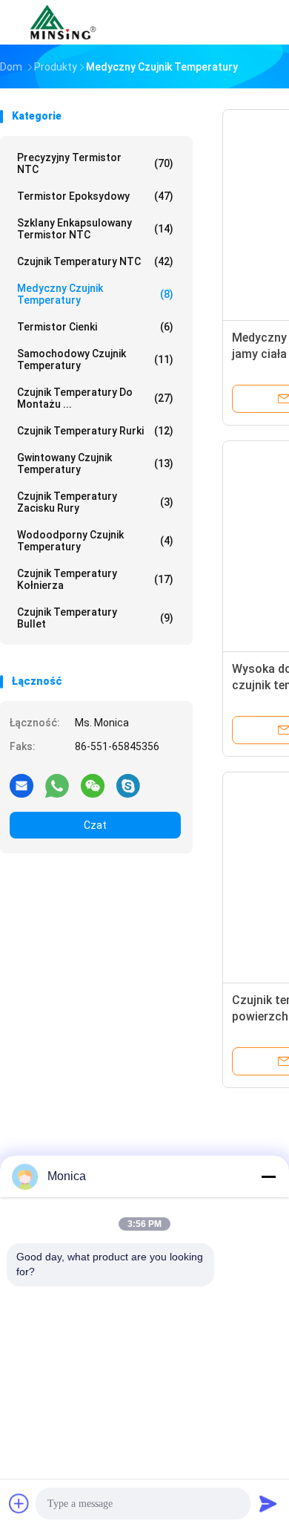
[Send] (268, 1503)
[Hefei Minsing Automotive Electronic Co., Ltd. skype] (128, 785)
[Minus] (268, 1176)
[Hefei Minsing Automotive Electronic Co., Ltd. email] (21, 785)
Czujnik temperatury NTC (95, 261)
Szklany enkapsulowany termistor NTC (95, 229)
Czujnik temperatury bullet (95, 618)
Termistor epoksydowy (95, 196)
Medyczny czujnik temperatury (95, 294)
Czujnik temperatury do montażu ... (95, 398)
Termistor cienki (95, 327)
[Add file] (19, 1503)
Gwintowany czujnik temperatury (95, 463)
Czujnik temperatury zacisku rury (95, 502)
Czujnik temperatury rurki (95, 431)
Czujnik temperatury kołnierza (95, 579)
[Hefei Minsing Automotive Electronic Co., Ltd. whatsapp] (57, 785)
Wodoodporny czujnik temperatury (95, 541)
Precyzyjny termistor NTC (95, 163)
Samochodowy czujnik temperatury (95, 359)
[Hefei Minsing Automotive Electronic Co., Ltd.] (65, 22)
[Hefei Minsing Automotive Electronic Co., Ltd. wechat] (92, 785)
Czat (95, 825)
